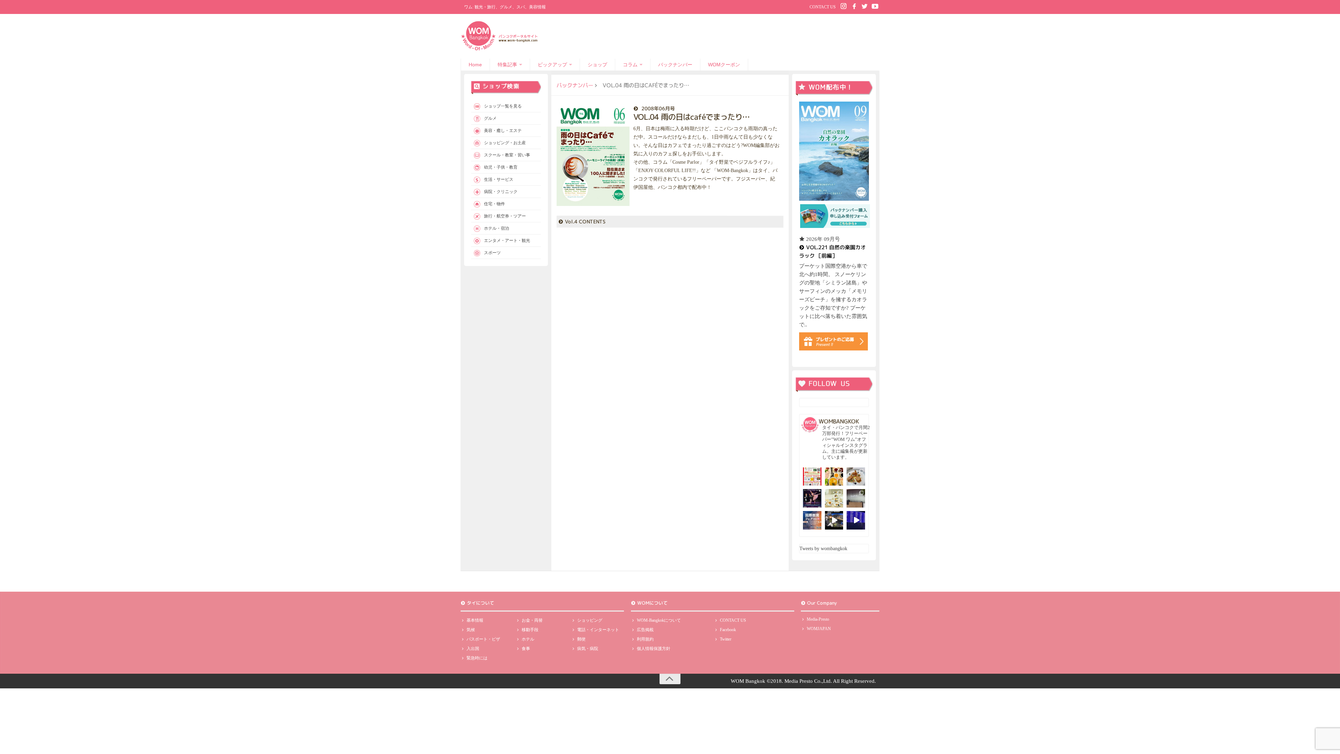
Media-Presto (818, 619)
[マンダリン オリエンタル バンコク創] (834, 498)
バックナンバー (675, 64)
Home (475, 64)
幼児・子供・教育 (501, 167)
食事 (526, 648)
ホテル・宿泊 (496, 228)
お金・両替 (532, 620)
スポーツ (492, 252)
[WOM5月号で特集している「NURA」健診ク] (856, 498)
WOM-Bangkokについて (659, 620)
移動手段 (530, 629)
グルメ (490, 118)
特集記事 (507, 64)
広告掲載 (645, 629)
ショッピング (589, 620)
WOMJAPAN (819, 628)
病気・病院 (587, 648)
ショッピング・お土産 (505, 142)
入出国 (473, 648)
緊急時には (477, 658)
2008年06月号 (658, 108)
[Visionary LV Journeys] (834, 520)
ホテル (528, 639)
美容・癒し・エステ (503, 130)
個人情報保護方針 (653, 648)
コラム (630, 64)
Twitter (725, 639)
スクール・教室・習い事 (507, 155)
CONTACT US (823, 7)
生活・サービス (498, 179)
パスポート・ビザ (483, 639)
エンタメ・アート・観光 (507, 240)
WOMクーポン (724, 64)
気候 (471, 629)
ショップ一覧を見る (503, 106)
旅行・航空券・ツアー (505, 216)
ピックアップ (552, 64)
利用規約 (645, 639)
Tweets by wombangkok (823, 548)
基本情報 (475, 620)
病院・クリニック (501, 191)
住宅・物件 (494, 203)
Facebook (728, 629)
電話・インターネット (598, 629)
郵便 (581, 639)
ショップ (597, 64)
